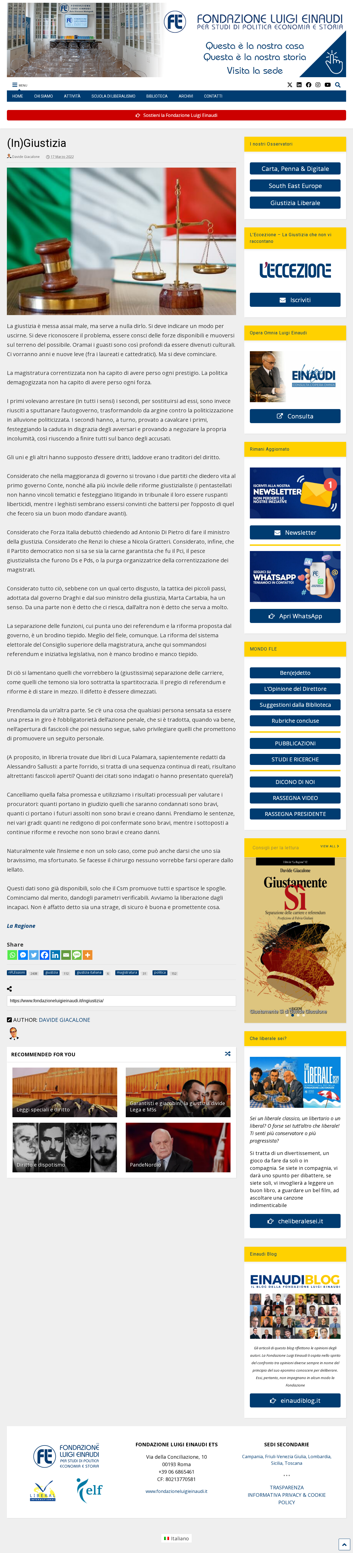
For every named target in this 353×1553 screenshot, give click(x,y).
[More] (87, 955)
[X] (290, 85)
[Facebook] (44, 955)
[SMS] (77, 955)
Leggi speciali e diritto (43, 1109)
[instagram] (317, 85)
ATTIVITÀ (72, 96)
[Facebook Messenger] (23, 955)
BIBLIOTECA (157, 96)
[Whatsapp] (12, 955)
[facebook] (308, 85)
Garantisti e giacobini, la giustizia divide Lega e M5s (177, 1106)
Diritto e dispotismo (41, 1164)
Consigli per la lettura (276, 847)
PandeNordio (145, 1164)
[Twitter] (34, 955)
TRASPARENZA (287, 1487)
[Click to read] (64, 1092)
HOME (17, 96)
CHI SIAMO (43, 96)
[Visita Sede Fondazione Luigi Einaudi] (176, 74)
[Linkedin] (55, 955)
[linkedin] (299, 85)
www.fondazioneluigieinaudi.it (176, 1491)
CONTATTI (213, 96)
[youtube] (328, 85)
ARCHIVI (186, 96)
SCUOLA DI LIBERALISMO (113, 96)
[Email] (66, 955)
